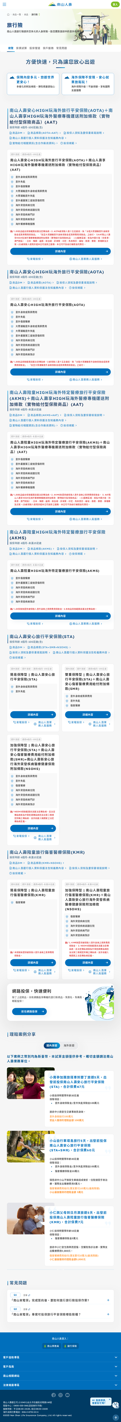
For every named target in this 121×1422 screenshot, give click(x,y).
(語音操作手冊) (35, 1405)
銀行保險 (72, 1346)
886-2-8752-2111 (30, 1412)
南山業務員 (53, 1346)
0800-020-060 (21, 1405)
